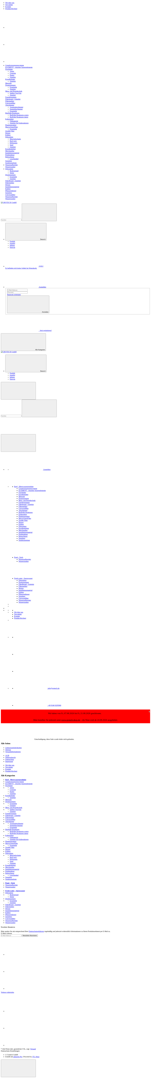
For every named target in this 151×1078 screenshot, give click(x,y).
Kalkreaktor (9, 835)
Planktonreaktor (10, 841)
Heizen (7, 849)
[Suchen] (39, 212)
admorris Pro (17, 1057)
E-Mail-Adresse (6, 933)
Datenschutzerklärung (36, 931)
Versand (33, 1049)
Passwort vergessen (14, 294)
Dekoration (9, 853)
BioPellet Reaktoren (12, 829)
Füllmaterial (14, 121)
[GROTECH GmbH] (9, 202)
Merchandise (9, 867)
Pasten (12, 75)
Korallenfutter (10, 796)
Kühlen (8, 851)
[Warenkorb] (17, 433)
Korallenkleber (10, 865)
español (12, 243)
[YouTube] (21, 44)
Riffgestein (13, 143)
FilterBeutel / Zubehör (13, 905)
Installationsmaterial (12, 869)
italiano (12, 245)
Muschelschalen (15, 139)
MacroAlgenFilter (11, 843)
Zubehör (13, 77)
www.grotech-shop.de (70, 720)
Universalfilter (10, 819)
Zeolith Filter (9, 847)
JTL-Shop (35, 1057)
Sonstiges (8, 877)
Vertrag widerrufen (7, 992)
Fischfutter (9, 786)
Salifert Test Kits (15, 93)
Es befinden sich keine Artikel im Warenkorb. (21, 268)
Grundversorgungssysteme (14, 782)
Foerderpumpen (10, 814)
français (12, 247)
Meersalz (8, 800)
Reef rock (13, 141)
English (12, 241)
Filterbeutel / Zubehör (12, 815)
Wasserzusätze (10, 887)
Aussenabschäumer (16, 107)
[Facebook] (21, 27)
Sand (11, 145)
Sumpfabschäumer (16, 109)
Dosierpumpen (10, 802)
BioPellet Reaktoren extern (19, 115)
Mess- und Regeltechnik (13, 808)
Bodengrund (14, 171)
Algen (12, 71)
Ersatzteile (13, 87)
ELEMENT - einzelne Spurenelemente (18, 784)
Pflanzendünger (10, 915)
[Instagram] (21, 62)
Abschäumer (9, 821)
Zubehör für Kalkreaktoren (19, 123)
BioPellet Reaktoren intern (19, 117)
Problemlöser (9, 871)
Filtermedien (9, 817)
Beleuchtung (9, 873)
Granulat (13, 73)
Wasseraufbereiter (11, 885)
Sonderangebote (11, 879)
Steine (12, 173)
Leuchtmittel (14, 159)
